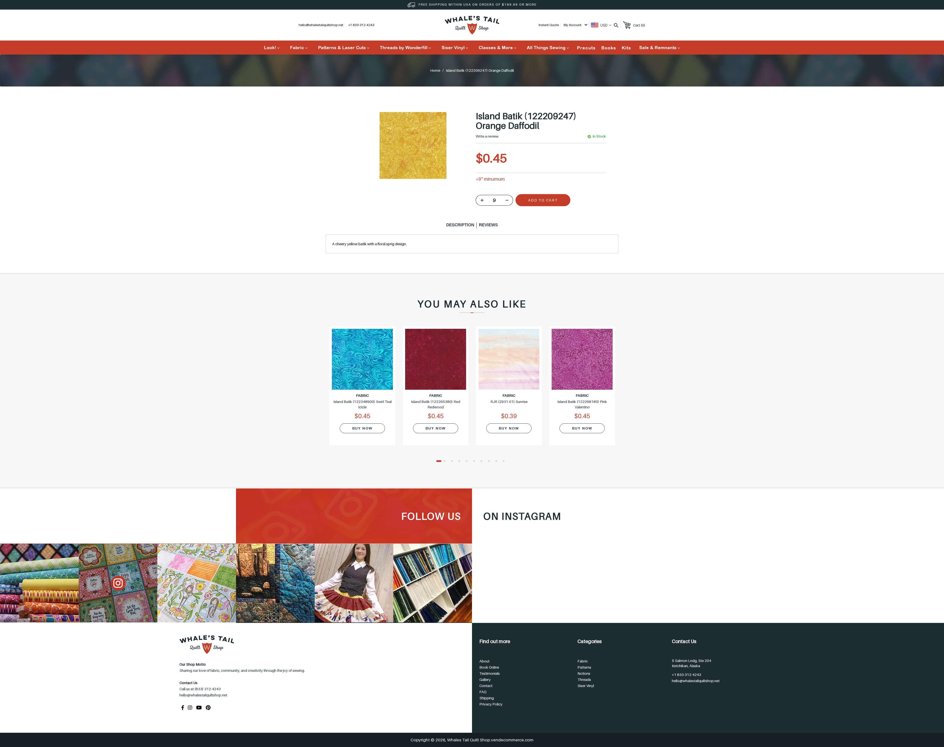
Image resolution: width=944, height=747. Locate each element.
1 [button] (438, 461)
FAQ (483, 692)
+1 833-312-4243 (686, 674)
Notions (583, 673)
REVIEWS (488, 225)
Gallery (485, 679)
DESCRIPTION (460, 225)
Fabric (582, 661)
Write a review (487, 136)
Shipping (486, 698)
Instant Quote (549, 25)
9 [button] (497, 461)
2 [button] (446, 461)
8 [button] (490, 461)
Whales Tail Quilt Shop (468, 739)
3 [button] (453, 461)
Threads (584, 679)
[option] (362, 389)
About (484, 661)
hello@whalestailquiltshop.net (321, 25)
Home (435, 70)
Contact (485, 685)
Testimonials (489, 673)
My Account (573, 25)
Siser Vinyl (585, 685)
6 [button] (475, 461)
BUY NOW (362, 428)
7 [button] (483, 461)
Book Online (489, 667)
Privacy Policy (490, 704)
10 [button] (505, 461)
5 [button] (468, 461)
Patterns (584, 667)
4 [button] (460, 461)
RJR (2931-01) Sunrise (509, 401)
